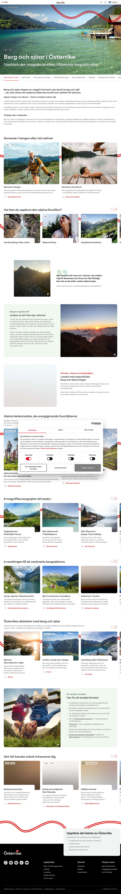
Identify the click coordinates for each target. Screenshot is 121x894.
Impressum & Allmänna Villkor (32, 889)
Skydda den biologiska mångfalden (81, 735)
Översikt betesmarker (61, 77)
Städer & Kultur (49, 875)
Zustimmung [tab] (32, 430)
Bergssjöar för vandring (106, 77)
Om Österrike (107, 872)
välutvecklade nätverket (83, 719)
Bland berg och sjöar (11, 77)
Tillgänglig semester (109, 869)
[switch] (50, 458)
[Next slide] (52, 386)
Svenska (114, 2)
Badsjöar (92, 77)
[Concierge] (105, 2)
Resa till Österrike (108, 866)
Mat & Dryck (48, 878)
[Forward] (115, 209)
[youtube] (27, 863)
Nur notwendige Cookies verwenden (33, 468)
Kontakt (18, 889)
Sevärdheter (82, 872)
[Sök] (101, 2)
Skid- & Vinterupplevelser (53, 866)
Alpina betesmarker (79, 77)
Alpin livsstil (25, 77)
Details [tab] (60, 430)
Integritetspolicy (9, 889)
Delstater (81, 866)
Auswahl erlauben (60, 468)
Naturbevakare (74, 737)
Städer (80, 869)
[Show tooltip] (118, 72)
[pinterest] (16, 863)
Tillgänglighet (48, 889)
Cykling (46, 869)
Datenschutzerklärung (48, 448)
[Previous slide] (8, 386)
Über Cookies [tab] (88, 430)
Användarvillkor (60, 889)
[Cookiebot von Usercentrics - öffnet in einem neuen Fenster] (92, 423)
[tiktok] (21, 863)
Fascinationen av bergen (42, 77)
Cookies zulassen (88, 468)
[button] (114, 2)
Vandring (47, 872)
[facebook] (11, 863)
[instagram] (6, 863)
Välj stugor (73, 724)
